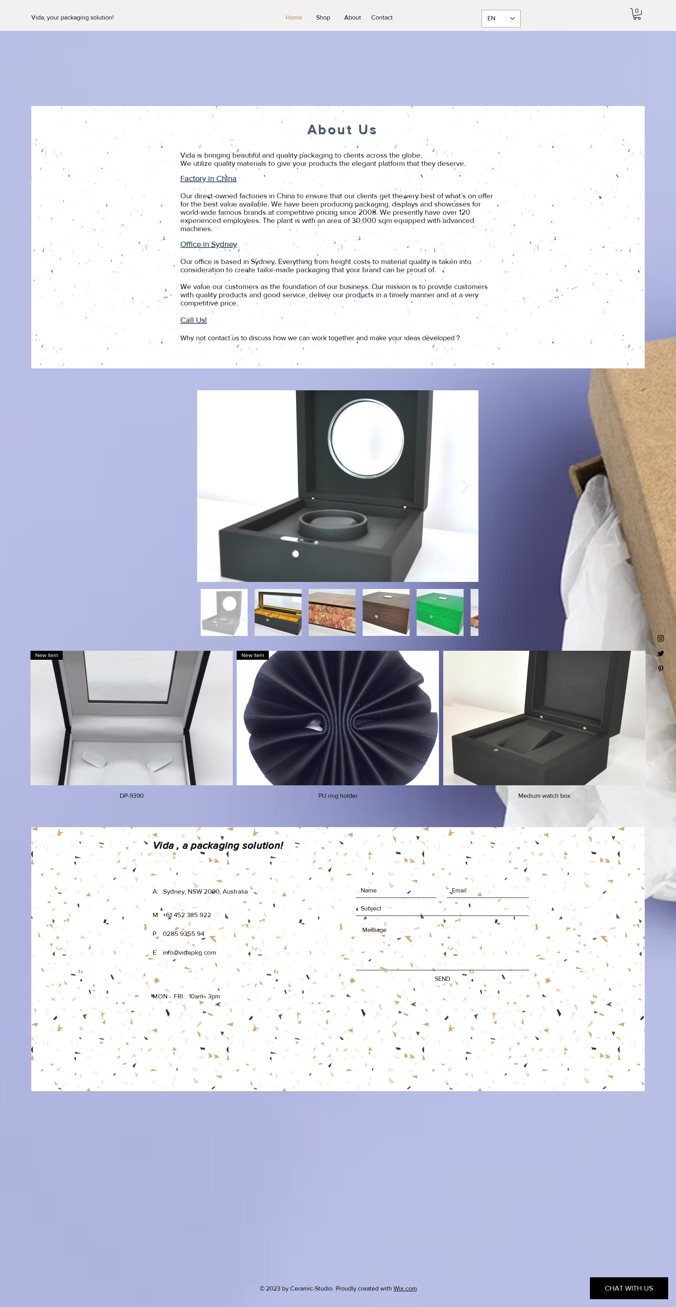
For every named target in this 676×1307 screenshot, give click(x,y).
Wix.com (405, 1288)
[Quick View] (544, 718)
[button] (637, 14)
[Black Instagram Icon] (660, 638)
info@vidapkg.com (189, 952)
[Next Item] (464, 486)
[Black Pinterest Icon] (660, 668)
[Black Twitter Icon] (660, 653)
